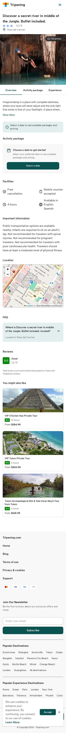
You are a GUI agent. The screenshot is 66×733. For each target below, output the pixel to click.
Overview (10, 90)
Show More (9, 114)
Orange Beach (47, 664)
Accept (48, 712)
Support (8, 578)
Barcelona (8, 695)
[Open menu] (60, 4)
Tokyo (49, 652)
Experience (55, 90)
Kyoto (6, 664)
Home (6, 545)
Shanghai (23, 652)
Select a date (33, 165)
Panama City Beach (37, 658)
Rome (6, 689)
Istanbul (19, 658)
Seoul (55, 658)
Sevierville (37, 652)
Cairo (60, 695)
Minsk (33, 664)
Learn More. (12, 722)
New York (47, 689)
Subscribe (33, 630)
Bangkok (7, 658)
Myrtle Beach (19, 664)
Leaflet (29, 305)
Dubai (16, 689)
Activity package (33, 90)
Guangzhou (20, 670)
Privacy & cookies (14, 570)
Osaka (59, 652)
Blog (5, 553)
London (7, 670)
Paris (24, 689)
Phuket (49, 695)
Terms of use (10, 562)
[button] (31, 282)
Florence (21, 695)
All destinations (38, 670)
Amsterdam (36, 695)
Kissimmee (9, 652)
